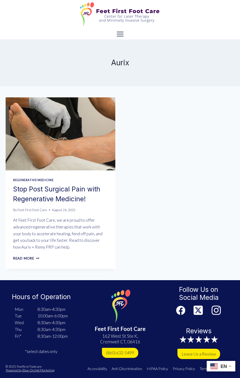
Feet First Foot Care (32, 210)
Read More (26, 258)
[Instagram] (216, 310)
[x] (198, 310)
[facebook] (180, 310)
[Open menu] (120, 34)
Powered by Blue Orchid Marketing (30, 370)
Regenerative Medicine (33, 180)
